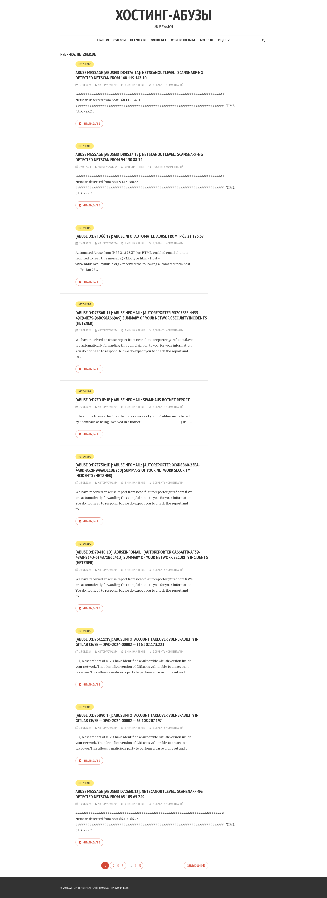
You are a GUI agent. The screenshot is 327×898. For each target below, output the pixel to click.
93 (140, 865)
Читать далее (91, 123)
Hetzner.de (138, 40)
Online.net (159, 40)
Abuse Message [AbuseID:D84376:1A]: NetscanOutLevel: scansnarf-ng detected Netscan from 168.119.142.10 (139, 75)
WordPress (121, 887)
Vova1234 (111, 85)
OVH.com (119, 40)
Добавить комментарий (168, 85)
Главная (103, 40)
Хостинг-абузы (163, 14)
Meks (89, 887)
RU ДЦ (222, 40)
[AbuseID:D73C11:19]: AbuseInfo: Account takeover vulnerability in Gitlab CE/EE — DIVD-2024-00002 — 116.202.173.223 (137, 641)
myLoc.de (206, 40)
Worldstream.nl (183, 40)
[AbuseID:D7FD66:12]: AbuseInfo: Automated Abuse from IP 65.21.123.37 (140, 236)
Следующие (194, 865)
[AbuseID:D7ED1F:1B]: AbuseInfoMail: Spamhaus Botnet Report (133, 400)
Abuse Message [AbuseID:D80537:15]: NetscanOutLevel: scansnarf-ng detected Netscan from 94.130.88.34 (139, 156)
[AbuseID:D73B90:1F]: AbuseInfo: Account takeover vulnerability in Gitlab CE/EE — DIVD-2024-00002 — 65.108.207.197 (137, 717)
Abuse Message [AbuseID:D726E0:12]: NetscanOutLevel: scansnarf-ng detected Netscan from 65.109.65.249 (139, 794)
